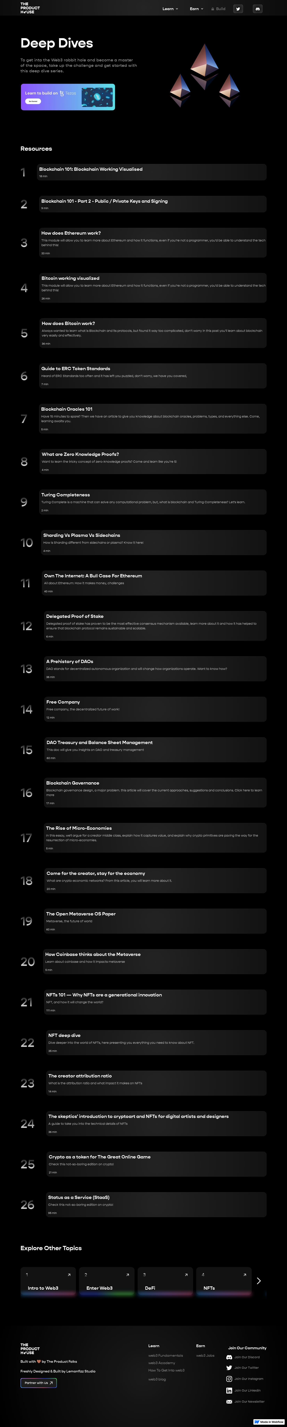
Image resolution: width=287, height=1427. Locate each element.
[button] (168, 9)
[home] (30, 9)
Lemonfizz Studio (80, 1371)
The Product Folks (62, 1361)
